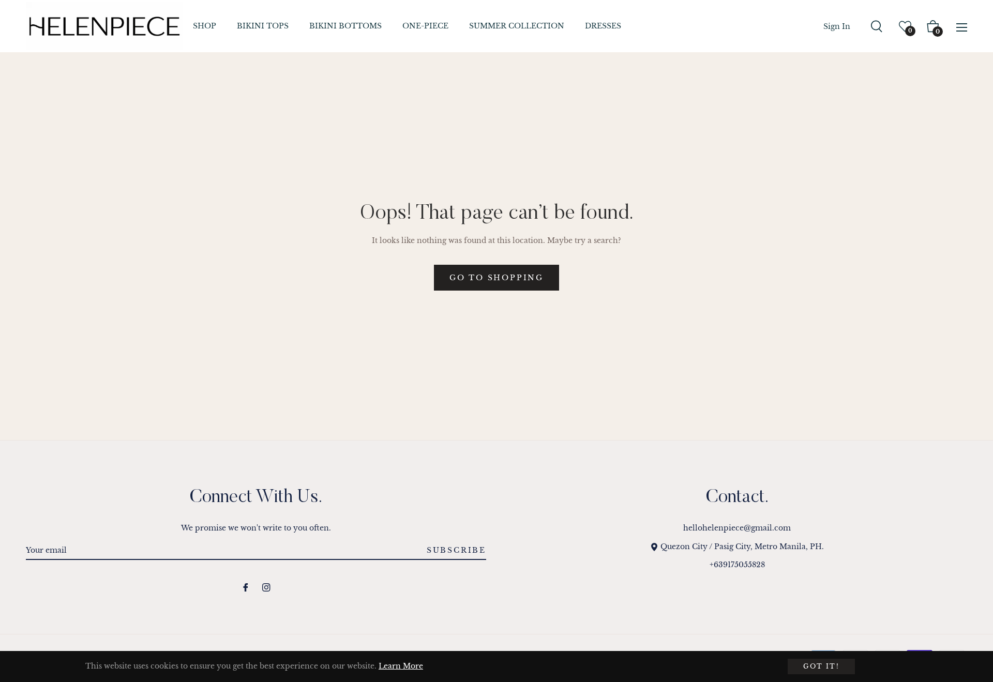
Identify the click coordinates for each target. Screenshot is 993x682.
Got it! (821, 666)
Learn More (401, 666)
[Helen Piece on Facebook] (246, 587)
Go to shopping (496, 277)
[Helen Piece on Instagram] (266, 587)
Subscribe (456, 550)
